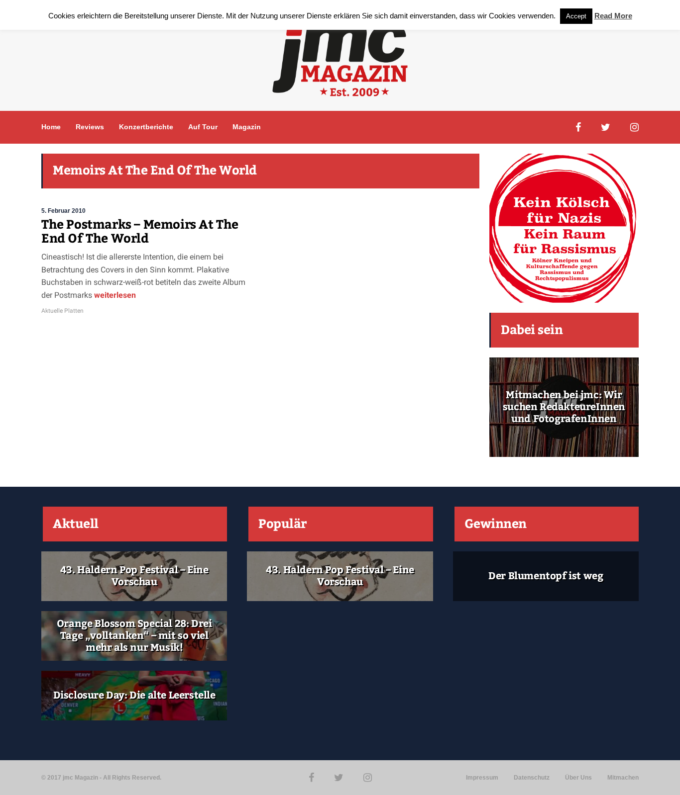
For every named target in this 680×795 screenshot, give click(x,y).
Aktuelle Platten (62, 310)
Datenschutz (532, 777)
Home (51, 127)
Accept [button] (576, 16)
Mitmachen (623, 777)
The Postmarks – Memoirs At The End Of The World (139, 231)
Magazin (246, 127)
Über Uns (578, 777)
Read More (613, 15)
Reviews (90, 127)
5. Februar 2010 (63, 210)
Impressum (482, 777)
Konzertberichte (146, 127)
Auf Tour (203, 127)
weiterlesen (114, 295)
